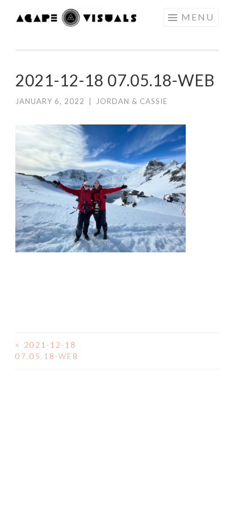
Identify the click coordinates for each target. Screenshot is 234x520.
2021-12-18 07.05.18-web (46, 350)
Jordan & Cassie (132, 101)
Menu (197, 16)
